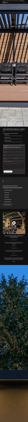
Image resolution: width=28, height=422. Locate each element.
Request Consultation (8, 171)
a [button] (24, 2)
